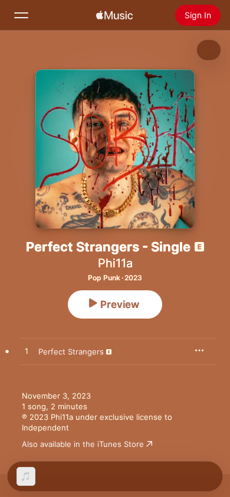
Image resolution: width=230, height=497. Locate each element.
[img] (114, 15)
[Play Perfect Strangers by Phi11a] (26, 351)
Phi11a (115, 263)
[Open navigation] (21, 15)
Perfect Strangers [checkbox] (71, 351)
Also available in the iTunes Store (83, 444)
